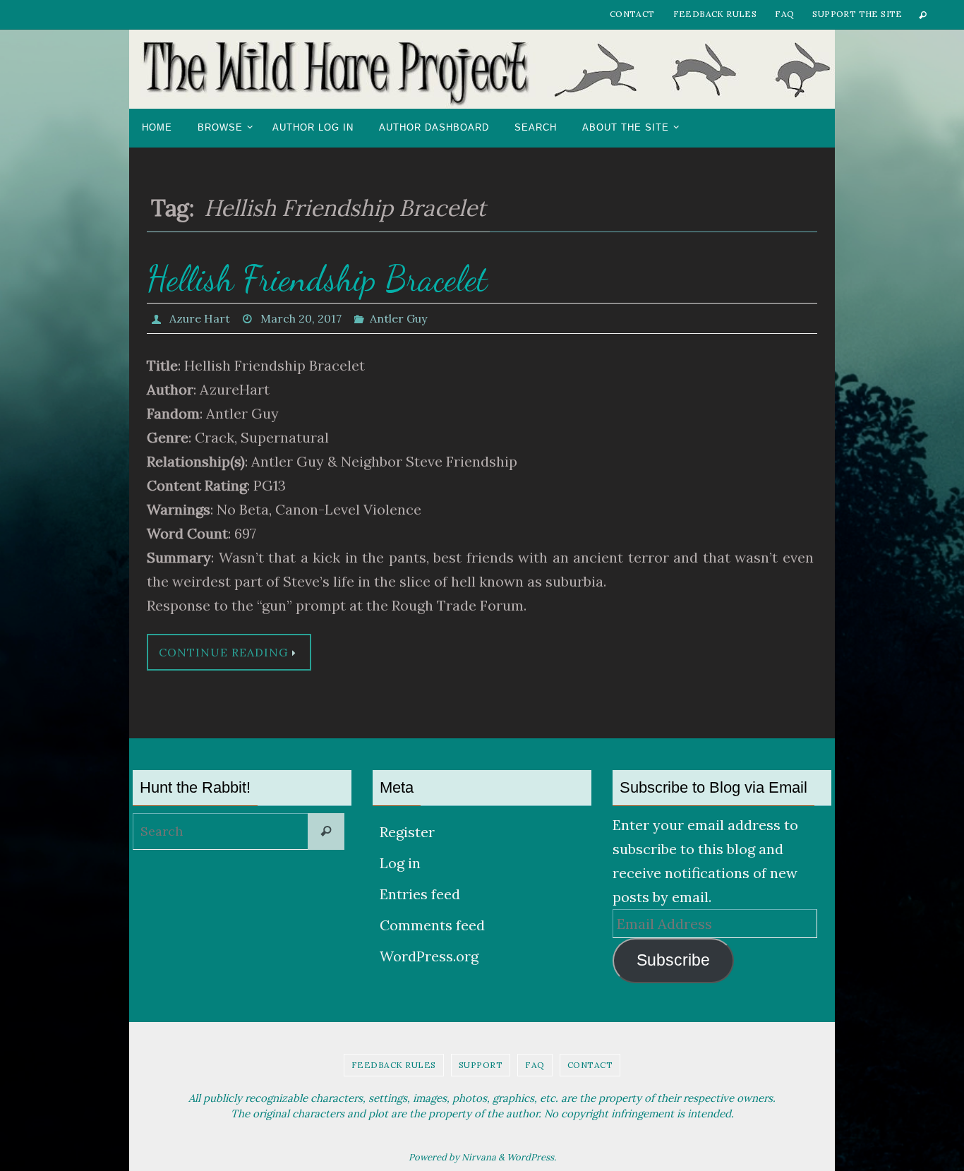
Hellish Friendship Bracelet (317, 279)
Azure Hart (199, 318)
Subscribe (673, 960)
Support (481, 1064)
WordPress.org (429, 956)
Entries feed (420, 894)
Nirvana (479, 1157)
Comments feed (432, 925)
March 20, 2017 (301, 318)
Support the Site (857, 13)
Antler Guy (398, 318)
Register (407, 832)
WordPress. (531, 1157)
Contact (632, 13)
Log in (400, 863)
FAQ (784, 13)
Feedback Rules (715, 13)
